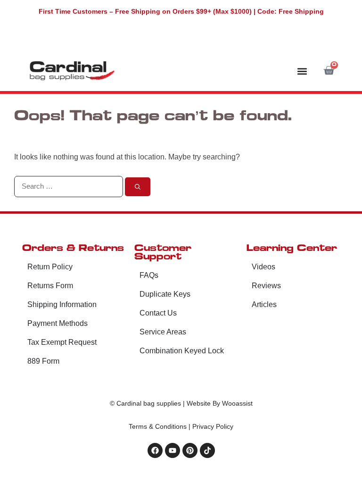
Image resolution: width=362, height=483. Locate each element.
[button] (302, 71)
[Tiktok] (207, 450)
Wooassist (237, 403)
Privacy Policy (212, 426)
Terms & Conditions (158, 426)
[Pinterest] (189, 450)
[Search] (137, 186)
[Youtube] (172, 450)
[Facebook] (155, 450)
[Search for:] (69, 186)
